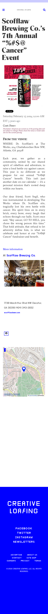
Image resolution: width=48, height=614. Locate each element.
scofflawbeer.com (12, 313)
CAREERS (11, 561)
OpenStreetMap (33, 395)
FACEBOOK (24, 528)
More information (13, 249)
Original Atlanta (24, 10)
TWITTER (24, 533)
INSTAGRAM (24, 537)
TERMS (37, 561)
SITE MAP (31, 558)
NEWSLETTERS (24, 542)
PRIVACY (25, 561)
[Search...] (44, 10)
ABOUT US (32, 555)
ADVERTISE (16, 555)
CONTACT (17, 558)
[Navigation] (2, 10)
